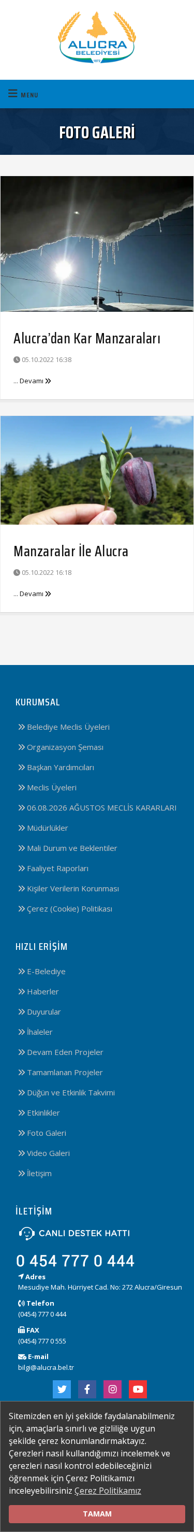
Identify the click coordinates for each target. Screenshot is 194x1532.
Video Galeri (47, 1153)
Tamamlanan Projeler (64, 1072)
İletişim (38, 1173)
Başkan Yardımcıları (59, 767)
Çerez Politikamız (107, 1490)
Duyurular (43, 1011)
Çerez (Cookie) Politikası (68, 908)
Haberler (42, 991)
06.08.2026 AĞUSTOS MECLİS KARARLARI (101, 807)
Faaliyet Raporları (56, 868)
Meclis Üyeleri (51, 787)
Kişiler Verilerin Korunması (72, 888)
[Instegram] (112, 1389)
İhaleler (39, 1032)
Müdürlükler (46, 827)
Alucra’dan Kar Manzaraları (86, 338)
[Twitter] (62, 1389)
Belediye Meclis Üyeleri (67, 726)
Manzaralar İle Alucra (71, 551)
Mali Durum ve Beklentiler (71, 848)
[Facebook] (87, 1389)
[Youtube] (138, 1389)
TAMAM (97, 1514)
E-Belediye (45, 971)
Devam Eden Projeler (64, 1052)
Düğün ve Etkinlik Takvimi (70, 1092)
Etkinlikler (42, 1112)
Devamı (32, 380)
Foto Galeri (45, 1133)
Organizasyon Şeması (64, 747)
